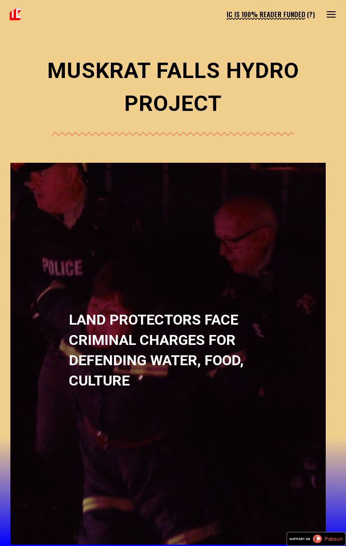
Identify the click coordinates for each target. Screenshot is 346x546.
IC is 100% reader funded (266, 14)
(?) (311, 14)
